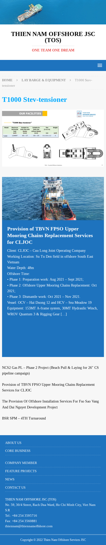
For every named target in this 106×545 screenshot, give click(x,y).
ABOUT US (13, 443)
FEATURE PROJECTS (21, 471)
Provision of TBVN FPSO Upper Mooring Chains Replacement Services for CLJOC (50, 235)
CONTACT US (15, 487)
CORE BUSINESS (17, 451)
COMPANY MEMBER (21, 463)
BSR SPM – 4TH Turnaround (24, 418)
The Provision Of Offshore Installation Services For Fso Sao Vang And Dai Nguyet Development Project (50, 404)
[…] (64, 314)
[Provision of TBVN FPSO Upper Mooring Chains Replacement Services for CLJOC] (53, 198)
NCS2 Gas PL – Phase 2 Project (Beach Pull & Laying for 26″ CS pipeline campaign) (50, 370)
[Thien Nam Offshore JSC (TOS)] (53, 21)
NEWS (9, 479)
